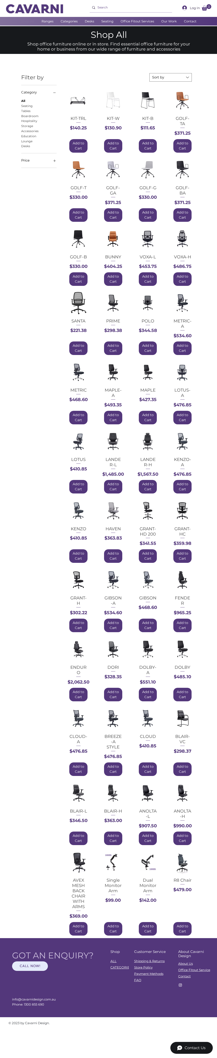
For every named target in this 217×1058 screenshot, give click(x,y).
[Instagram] (180, 985)
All (23, 101)
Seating (27, 106)
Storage (27, 126)
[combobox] (170, 77)
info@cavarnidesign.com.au (34, 999)
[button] (206, 7)
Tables (26, 111)
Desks (25, 146)
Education (28, 136)
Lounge (26, 141)
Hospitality (29, 121)
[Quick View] (78, 100)
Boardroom (30, 116)
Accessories (30, 131)
